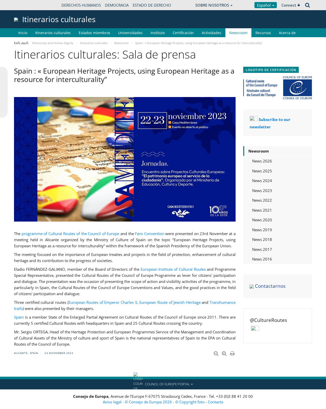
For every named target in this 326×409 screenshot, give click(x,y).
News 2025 (262, 170)
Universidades (130, 32)
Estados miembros (94, 32)
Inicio (22, 32)
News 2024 (262, 180)
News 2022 (262, 200)
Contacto (215, 401)
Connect (288, 5)
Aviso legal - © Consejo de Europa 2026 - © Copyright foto (154, 401)
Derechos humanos (81, 5)
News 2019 (262, 229)
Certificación (183, 32)
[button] (163, 384)
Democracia (117, 5)
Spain (19, 317)
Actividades (211, 32)
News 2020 (262, 219)
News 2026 (262, 160)
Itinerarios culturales (53, 32)
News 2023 (262, 190)
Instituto (158, 32)
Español (264, 5)
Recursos (263, 32)
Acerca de (287, 32)
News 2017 (262, 249)
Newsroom (238, 32)
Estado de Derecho (152, 5)
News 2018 (262, 239)
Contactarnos (270, 286)
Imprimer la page (233, 352)
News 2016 (262, 259)
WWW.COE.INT (26, 5)
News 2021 (262, 210)
